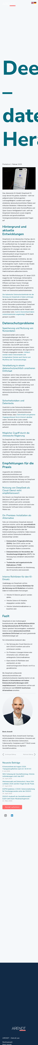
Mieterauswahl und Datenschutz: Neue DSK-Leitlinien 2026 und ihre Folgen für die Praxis (18, 782)
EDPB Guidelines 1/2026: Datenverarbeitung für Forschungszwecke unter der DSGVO (18, 790)
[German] (35, 3)
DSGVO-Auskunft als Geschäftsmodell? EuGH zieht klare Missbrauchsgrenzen (16, 797)
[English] (32, 3)
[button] (35, 4)
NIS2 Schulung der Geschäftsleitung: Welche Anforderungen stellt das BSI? (18, 775)
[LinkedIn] (12, 815)
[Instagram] (5, 815)
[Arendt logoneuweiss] (9, 4)
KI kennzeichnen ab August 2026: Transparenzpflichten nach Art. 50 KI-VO (16, 767)
